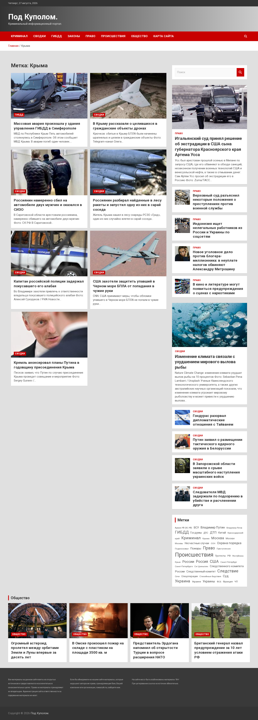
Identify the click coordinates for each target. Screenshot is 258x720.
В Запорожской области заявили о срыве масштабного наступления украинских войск (216, 470)
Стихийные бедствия (210, 576)
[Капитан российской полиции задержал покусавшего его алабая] (49, 254)
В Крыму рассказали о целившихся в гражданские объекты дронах (125, 125)
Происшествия (113, 36)
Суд (226, 576)
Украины (209, 581)
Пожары (195, 548)
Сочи (177, 576)
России (188, 561)
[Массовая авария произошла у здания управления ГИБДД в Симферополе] (49, 96)
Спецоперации (189, 576)
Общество (139, 36)
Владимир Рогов (234, 528)
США (214, 561)
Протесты (220, 556)
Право (90, 36)
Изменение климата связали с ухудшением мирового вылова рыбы (205, 362)
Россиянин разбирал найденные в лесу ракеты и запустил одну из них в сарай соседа (127, 205)
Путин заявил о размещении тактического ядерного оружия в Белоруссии (217, 443)
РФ (229, 556)
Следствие (227, 571)
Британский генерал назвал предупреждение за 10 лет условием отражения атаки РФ (218, 650)
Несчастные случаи (197, 543)
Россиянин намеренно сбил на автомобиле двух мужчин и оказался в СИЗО (48, 205)
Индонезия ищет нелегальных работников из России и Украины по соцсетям (217, 230)
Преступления (224, 549)
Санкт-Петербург (228, 562)
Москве (230, 538)
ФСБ (219, 581)
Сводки (39, 36)
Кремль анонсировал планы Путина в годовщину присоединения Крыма (46, 364)
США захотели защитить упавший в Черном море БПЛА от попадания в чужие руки (124, 286)
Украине (196, 581)
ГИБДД (56, 36)
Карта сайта (163, 36)
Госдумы (196, 532)
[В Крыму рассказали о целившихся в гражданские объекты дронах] (128, 96)
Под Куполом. (33, 16)
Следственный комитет (201, 571)
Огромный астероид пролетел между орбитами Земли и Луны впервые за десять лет (35, 650)
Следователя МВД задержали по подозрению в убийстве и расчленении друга (218, 498)
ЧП (236, 581)
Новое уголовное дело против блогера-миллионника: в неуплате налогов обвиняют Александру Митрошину (215, 260)
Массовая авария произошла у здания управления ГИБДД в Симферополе (47, 125)
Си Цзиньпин (201, 566)
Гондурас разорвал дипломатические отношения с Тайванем (213, 420)
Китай (222, 532)
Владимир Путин (213, 527)
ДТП (213, 532)
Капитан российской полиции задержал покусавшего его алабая (49, 283)
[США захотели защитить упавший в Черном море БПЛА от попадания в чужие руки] (128, 254)
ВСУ (196, 527)
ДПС (205, 533)
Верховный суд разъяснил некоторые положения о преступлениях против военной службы (216, 201)
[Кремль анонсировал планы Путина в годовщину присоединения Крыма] (49, 335)
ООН (213, 543)
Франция (228, 581)
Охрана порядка (229, 543)
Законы (74, 36)
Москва (217, 538)
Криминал (19, 36)
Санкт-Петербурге (184, 566)
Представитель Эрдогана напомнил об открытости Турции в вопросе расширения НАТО (155, 650)
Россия (202, 561)
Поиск (240, 72)
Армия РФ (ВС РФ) (183, 528)
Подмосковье (181, 548)
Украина (182, 581)
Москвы (179, 543)
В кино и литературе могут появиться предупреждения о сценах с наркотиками (218, 288)
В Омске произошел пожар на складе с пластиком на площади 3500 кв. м (98, 648)
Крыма (205, 538)
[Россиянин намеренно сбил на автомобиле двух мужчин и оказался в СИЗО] (49, 172)
